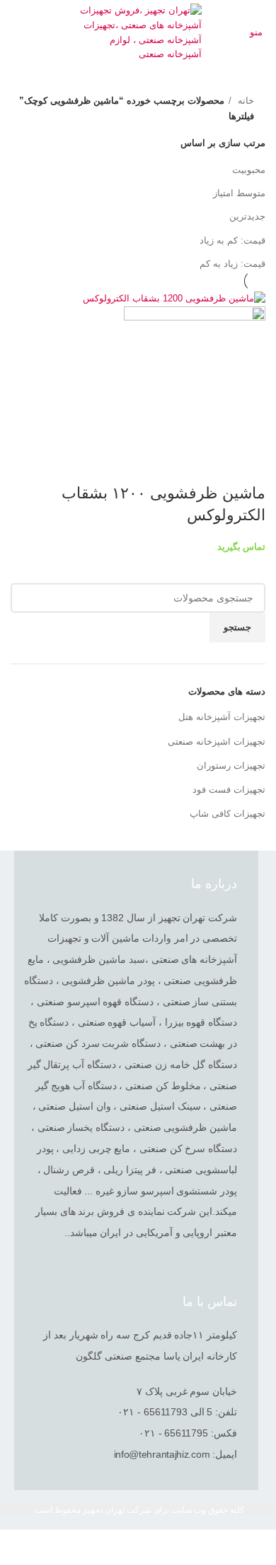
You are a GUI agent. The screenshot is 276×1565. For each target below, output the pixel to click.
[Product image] (194, 376)
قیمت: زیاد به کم (232, 263)
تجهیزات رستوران (231, 765)
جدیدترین (247, 216)
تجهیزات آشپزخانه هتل (221, 717)
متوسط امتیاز (239, 193)
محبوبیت (248, 169)
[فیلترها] (258, 1547)
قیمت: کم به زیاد (232, 240)
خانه (244, 100)
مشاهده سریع (247, 465)
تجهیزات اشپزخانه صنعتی (216, 741)
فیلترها (241, 116)
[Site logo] (138, 32)
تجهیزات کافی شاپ (227, 813)
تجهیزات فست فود (228, 789)
